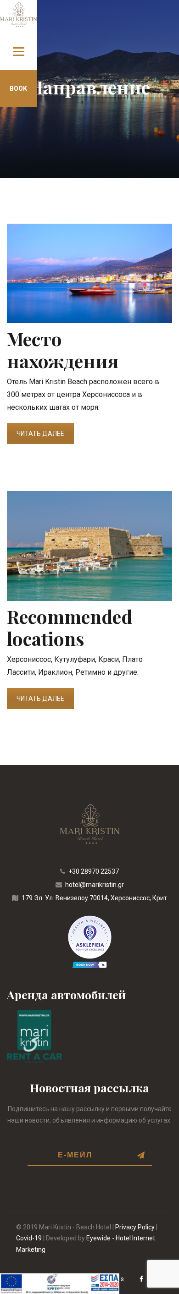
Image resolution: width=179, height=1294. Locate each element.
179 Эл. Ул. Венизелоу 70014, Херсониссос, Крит (94, 898)
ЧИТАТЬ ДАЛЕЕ (40, 433)
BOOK (18, 88)
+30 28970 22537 (93, 871)
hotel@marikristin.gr (94, 884)
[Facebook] (142, 1279)
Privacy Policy (135, 1227)
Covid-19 (29, 1238)
